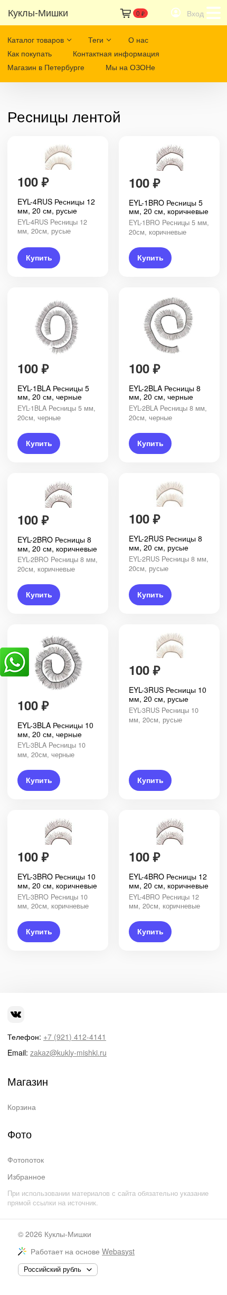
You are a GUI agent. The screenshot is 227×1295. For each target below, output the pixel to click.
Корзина (21, 1107)
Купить (39, 258)
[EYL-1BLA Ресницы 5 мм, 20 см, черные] (57, 326)
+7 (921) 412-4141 (74, 1036)
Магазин (27, 1081)
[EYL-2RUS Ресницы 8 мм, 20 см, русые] (169, 494)
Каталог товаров (35, 39)
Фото (19, 1134)
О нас (138, 39)
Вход (195, 13)
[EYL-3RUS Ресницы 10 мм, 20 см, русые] (169, 646)
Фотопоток (25, 1159)
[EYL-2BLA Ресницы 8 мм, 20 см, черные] (169, 326)
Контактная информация (116, 53)
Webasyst (118, 1251)
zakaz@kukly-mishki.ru (68, 1052)
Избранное (26, 1176)
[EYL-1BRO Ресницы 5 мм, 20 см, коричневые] (169, 157)
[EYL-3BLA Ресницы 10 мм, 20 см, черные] (57, 663)
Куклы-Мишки (67, 1234)
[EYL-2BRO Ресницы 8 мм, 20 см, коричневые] (57, 494)
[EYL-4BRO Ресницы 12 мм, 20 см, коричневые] (169, 831)
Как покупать (29, 53)
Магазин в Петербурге (45, 67)
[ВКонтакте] (15, 1014)
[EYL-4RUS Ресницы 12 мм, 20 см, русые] (57, 157)
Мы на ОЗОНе (130, 67)
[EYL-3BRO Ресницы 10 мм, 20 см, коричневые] (57, 831)
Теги (95, 39)
